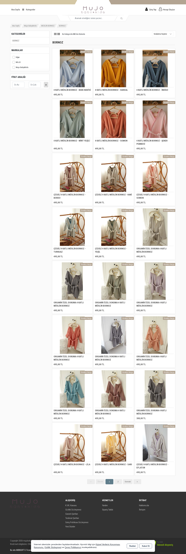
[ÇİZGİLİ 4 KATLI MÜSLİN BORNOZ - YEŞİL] (113, 227)
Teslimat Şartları (72, 518)
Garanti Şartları (71, 514)
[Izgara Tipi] (55, 34)
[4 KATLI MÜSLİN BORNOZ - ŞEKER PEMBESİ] (155, 119)
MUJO (18, 62)
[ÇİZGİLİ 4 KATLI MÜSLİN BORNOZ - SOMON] (155, 173)
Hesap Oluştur (169, 9)
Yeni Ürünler (70, 526)
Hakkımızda (144, 505)
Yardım (105, 505)
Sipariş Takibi (107, 509)
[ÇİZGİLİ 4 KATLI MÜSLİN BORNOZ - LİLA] (72, 442)
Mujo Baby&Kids (22, 67)
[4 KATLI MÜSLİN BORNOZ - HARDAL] (113, 68)
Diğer (18, 57)
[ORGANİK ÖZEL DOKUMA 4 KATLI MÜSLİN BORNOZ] (155, 227)
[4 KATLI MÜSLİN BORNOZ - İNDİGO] (155, 68)
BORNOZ (15, 41)
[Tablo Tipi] (58, 34)
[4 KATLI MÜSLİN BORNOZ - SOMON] (113, 119)
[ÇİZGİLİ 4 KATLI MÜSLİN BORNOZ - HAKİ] (113, 173)
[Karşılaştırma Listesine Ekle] (56, 58)
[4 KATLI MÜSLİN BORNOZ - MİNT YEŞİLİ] (72, 119)
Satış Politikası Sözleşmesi (76, 522)
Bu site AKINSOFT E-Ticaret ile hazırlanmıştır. (28, 550)
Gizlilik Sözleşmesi (73, 509)
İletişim (142, 509)
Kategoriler (30, 9)
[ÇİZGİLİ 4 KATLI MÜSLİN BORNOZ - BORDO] (72, 173)
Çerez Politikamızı (73, 547)
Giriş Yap (152, 9)
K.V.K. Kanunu (71, 505)
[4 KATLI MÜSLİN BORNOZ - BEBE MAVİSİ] (72, 68)
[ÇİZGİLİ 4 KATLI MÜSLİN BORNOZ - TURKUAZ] (72, 227)
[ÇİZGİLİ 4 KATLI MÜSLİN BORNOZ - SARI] (113, 442)
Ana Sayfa (15, 9)
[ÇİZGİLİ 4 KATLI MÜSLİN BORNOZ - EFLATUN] (155, 442)
